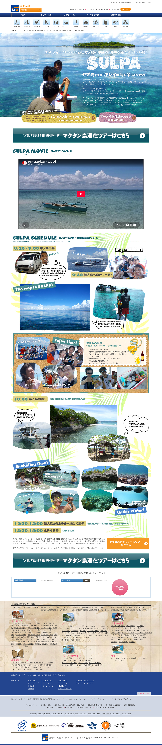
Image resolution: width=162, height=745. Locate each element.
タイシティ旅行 (67, 626)
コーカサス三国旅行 (22, 646)
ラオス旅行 (74, 631)
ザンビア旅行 (38, 669)
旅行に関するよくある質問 (105, 707)
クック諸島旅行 (97, 665)
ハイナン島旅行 (88, 635)
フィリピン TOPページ (66, 573)
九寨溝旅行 (77, 635)
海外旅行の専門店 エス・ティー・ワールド (90, 573)
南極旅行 (132, 642)
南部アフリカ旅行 (31, 667)
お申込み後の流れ (81, 714)
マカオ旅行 (98, 635)
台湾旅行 (100, 633)
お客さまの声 (103, 9)
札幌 (63, 675)
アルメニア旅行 (16, 641)
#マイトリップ (48, 686)
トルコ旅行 (29, 663)
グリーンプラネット (65, 689)
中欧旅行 (38, 644)
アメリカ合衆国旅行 (118, 626)
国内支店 (81, 9)
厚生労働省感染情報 (113, 705)
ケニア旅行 (48, 665)
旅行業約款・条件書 (54, 707)
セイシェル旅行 (67, 665)
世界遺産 (31, 686)
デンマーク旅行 (21, 635)
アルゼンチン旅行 (128, 633)
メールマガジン (91, 9)
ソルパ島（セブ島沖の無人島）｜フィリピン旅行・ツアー (71, 30)
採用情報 (47, 714)
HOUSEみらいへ (63, 686)
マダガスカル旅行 (17, 667)
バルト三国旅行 (28, 644)
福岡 (49, 675)
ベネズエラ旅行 (128, 635)
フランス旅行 (16, 623)
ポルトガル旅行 (43, 625)
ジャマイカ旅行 (125, 630)
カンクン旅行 (126, 628)
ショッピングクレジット (84, 683)
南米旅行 (114, 642)
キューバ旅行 (136, 628)
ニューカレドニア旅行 (69, 660)
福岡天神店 (66, 580)
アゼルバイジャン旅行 (48, 639)
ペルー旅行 (136, 630)
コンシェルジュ (63, 683)
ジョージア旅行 (34, 639)
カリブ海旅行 (123, 642)
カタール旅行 (38, 665)
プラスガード (62, 680)
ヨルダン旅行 (27, 665)
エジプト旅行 (48, 663)
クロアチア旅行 (25, 632)
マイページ (125, 9)
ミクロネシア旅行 (117, 660)
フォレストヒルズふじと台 (85, 680)
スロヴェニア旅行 (47, 635)
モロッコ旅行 (38, 663)
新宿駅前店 (19, 580)
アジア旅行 (66, 640)
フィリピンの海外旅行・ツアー (39, 30)
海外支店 (73, 9)
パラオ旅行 (143, 658)
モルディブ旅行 (67, 658)
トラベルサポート (30, 705)
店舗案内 (40, 714)
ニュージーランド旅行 (69, 663)
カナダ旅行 (140, 626)
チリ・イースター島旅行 (143, 633)
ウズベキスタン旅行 (30, 641)
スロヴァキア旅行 (34, 635)
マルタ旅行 (33, 625)
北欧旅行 (19, 644)
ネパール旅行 (81, 633)
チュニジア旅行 (16, 665)
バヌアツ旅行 (83, 663)
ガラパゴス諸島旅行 (118, 637)
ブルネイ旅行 (84, 638)
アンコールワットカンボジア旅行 (94, 628)
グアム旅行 (124, 658)
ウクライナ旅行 (43, 641)
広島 (59, 675)
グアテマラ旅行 (116, 635)
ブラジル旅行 (115, 633)
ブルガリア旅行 (36, 637)
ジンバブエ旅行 (27, 669)
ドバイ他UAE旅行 (17, 663)
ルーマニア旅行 (48, 637)
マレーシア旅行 (91, 626)
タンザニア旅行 (43, 667)
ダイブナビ (32, 680)
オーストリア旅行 (35, 630)
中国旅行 (69, 635)
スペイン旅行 (36, 623)
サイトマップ (69, 714)
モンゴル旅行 (73, 638)
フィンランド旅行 (20, 628)
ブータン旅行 (91, 633)
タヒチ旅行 (78, 658)
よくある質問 (114, 9)
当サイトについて (94, 714)
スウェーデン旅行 (34, 628)
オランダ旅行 (36, 632)
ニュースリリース (57, 714)
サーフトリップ (33, 683)
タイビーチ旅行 (79, 626)
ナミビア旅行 (16, 669)
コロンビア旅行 (131, 637)
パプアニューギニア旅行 (82, 665)
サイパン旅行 (133, 658)
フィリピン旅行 (76, 628)
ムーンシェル (47, 680)
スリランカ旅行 (70, 633)
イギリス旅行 (47, 623)
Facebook (69, 707)
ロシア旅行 (24, 639)
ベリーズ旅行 (142, 637)
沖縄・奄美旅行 (76, 640)
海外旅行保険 (46, 705)
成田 (34, 675)
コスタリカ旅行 (140, 635)
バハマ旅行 (115, 630)
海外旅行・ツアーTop (18, 30)
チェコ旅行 (24, 630)
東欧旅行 (45, 644)
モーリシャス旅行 (95, 663)
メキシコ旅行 (115, 628)
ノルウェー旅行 (46, 628)
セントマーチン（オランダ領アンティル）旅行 (127, 639)
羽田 (54, 675)
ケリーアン (47, 683)
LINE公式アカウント (83, 707)
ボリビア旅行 (145, 630)
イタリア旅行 (26, 623)
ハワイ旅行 (115, 658)
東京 (29, 675)
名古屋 (44, 675)
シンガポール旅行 (93, 631)
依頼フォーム (115, 714)
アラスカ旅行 (130, 626)
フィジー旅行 (87, 658)
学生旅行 (31, 689)
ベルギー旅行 (47, 632)
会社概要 (33, 714)
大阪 (38, 675)
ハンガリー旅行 (48, 630)
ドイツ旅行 (24, 625)
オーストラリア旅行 (85, 660)
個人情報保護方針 (130, 705)
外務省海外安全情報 (94, 705)
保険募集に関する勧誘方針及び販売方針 (69, 705)
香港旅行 (83, 631)
